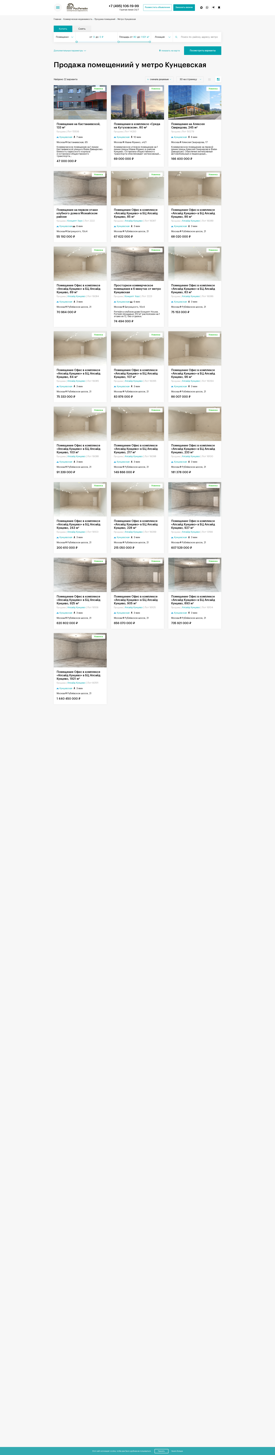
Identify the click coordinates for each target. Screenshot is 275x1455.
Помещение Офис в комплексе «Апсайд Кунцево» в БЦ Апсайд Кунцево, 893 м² (193, 600)
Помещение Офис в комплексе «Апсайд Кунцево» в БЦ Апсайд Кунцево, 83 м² (193, 289)
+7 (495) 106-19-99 (124, 6)
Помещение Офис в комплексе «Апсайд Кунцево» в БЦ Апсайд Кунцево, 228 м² (136, 524)
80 (134, 37)
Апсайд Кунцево (134, 221)
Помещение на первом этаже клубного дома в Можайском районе (77, 213)
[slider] (76, 42)
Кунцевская (65, 137)
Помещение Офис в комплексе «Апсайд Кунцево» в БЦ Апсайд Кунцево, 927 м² (193, 524)
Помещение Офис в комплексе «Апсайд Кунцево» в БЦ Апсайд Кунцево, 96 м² (193, 373)
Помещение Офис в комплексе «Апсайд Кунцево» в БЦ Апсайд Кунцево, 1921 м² (78, 675)
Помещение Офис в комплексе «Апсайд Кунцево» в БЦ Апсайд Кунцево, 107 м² (136, 373)
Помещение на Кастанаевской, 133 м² (78, 126)
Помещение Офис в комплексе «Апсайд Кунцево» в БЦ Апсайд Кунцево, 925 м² (78, 600)
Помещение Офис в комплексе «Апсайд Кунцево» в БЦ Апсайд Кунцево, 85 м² (136, 213)
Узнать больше (177, 1451)
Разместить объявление (157, 7)
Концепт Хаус (75, 221)
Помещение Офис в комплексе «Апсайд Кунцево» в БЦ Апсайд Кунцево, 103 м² (78, 449)
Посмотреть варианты (203, 50)
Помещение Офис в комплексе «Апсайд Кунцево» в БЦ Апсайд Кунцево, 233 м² (193, 449)
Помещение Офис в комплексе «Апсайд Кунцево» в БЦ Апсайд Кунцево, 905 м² (136, 600)
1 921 (143, 37)
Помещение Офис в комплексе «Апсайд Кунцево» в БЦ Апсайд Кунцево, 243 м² (78, 524)
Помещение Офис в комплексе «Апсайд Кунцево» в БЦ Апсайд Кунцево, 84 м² (78, 373)
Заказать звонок (184, 7)
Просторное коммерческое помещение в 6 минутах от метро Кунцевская (137, 289)
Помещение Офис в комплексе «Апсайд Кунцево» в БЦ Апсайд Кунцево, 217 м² (136, 449)
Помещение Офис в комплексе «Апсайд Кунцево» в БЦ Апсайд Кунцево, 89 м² (78, 289)
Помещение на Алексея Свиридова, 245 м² (188, 126)
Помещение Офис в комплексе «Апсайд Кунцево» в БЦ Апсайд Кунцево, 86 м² (193, 213)
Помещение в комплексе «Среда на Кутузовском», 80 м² (137, 126)
